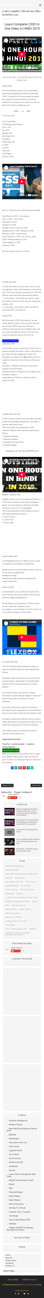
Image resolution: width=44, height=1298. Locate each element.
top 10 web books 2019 (16, 929)
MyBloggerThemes (22, 1290)
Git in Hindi (26, 886)
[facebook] (15, 1294)
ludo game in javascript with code (21, 897)
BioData (9, 878)
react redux (25, 909)
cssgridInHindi (11, 886)
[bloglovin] (24, 1294)
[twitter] (18, 1294)
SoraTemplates (28, 1285)
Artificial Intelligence (14, 866)
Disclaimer (9, 1263)
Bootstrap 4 (20, 878)
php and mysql (18, 905)
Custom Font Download (10, 341)
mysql (34, 901)
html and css (11, 890)
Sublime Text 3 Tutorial (16, 921)
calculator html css (14, 882)
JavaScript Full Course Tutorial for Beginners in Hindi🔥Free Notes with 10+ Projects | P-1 (27, 822)
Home (7, 1255)
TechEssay (10, 925)
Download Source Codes (11, 750)
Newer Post (7, 785)
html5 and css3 (27, 890)
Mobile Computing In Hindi (17, 901)
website (32, 929)
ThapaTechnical (17, 4)
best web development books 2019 (21, 874)
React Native (11, 909)
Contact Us (9, 1266)
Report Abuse (8, 1270)
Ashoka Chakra (12, 870)
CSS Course (31, 882)
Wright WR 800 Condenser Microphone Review (17, 934)
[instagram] (28, 1294)
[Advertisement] (22, 991)
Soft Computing (12, 913)
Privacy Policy (10, 1260)
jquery (20, 894)
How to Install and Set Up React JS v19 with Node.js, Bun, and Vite (27, 841)
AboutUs (8, 1258)
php (7, 905)
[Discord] (21, 1293)
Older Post (36, 785)
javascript (9, 894)
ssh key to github (13, 917)
